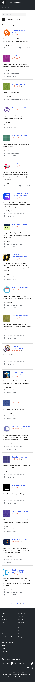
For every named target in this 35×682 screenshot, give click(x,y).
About (3, 613)
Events (20, 631)
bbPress (5, 648)
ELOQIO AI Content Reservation (19, 256)
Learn (3, 628)
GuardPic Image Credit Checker (17, 373)
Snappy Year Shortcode (20, 287)
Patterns (21, 622)
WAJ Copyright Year (19, 107)
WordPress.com (7, 642)
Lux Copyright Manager (20, 511)
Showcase (21, 613)
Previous (8, 603)
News (3, 616)
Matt (4, 645)
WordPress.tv (7, 637)
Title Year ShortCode (19, 224)
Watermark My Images (20, 485)
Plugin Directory (6, 7)
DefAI (14, 400)
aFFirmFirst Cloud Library (21, 426)
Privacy (4, 622)
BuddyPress (6, 651)
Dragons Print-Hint (18, 84)
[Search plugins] (24, 14)
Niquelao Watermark (19, 539)
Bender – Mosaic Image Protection (18, 571)
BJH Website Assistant (20, 56)
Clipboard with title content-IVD (18, 347)
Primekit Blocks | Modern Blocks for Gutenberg (21, 195)
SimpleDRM (16, 164)
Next (27, 603)
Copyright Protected (19, 457)
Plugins (20, 619)
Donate (21, 634)
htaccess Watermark (19, 135)
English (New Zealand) (13, 659)
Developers (5, 634)
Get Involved (22, 628)
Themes (20, 616)
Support (4, 631)
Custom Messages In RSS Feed (19, 31)
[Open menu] (32, 2)
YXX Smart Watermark (20, 316)
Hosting (4, 619)
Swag (21, 637)
